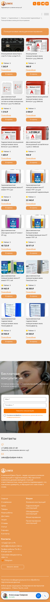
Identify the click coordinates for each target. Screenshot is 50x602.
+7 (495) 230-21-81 (9, 448)
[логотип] (7, 3)
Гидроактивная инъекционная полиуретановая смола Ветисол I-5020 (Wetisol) (12, 144)
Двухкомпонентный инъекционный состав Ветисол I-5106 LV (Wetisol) (37, 144)
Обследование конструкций (32, 513)
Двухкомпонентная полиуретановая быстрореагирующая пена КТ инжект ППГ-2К (36, 234)
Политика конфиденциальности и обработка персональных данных (20, 581)
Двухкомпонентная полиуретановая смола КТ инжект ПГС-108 (10, 278)
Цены (3, 506)
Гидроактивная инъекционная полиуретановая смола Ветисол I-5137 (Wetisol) (37, 99)
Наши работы (6, 513)
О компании (6, 502)
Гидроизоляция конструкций (32, 507)
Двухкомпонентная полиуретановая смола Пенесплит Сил (34, 278)
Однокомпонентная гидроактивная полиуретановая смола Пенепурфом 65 (34, 322)
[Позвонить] (34, 3)
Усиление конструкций (36, 502)
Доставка (5, 516)
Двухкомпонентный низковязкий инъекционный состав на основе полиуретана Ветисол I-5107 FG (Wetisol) (12, 100)
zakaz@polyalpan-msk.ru (11, 457)
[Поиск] (39, 3)
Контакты (5, 534)
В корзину (9, 74)
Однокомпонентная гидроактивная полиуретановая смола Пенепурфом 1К (9, 322)
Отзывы (4, 523)
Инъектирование (33, 517)
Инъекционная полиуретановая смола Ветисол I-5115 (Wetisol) (34, 56)
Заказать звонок (13, 567)
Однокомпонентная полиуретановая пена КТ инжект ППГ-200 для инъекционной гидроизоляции (37, 188)
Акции (4, 520)
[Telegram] (43, 3)
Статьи (4, 527)
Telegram (8, 560)
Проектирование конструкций (33, 522)
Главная (4, 499)
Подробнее (6, 70)
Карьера (4, 530)
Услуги (29, 499)
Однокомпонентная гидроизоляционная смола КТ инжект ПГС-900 (12, 187)
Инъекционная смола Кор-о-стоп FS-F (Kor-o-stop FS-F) (11, 55)
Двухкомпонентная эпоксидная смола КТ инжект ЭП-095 (11, 233)
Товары (4, 509)
